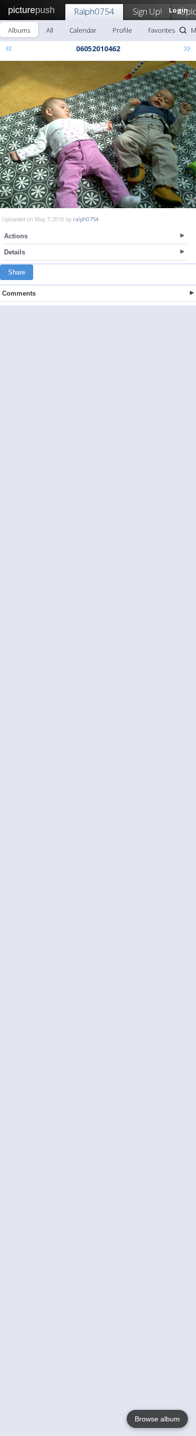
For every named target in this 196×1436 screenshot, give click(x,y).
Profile (122, 30)
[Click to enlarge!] (98, 134)
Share (16, 272)
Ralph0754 (94, 11)
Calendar (82, 30)
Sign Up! (147, 11)
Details (14, 252)
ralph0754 (86, 219)
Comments (19, 293)
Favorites (161, 30)
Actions (16, 236)
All (49, 30)
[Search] (183, 30)
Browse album (157, 1419)
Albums (19, 30)
